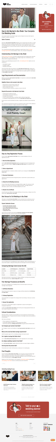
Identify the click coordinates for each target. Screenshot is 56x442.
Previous (4, 363)
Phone (30, 424)
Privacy (33, 436)
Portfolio (40, 4)
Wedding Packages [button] (25, 4)
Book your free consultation (26, 415)
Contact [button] (45, 4)
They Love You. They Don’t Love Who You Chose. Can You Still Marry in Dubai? (45, 385)
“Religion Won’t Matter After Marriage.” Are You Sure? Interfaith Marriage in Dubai (28, 385)
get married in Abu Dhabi (7, 56)
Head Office (31, 427)
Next (34, 363)
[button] (46, 29)
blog (5, 29)
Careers (19, 428)
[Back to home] (7, 4)
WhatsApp (31, 428)
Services (17, 424)
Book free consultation (46, 29)
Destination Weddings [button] (33, 4)
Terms (36, 436)
